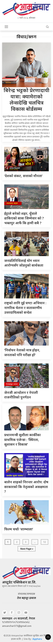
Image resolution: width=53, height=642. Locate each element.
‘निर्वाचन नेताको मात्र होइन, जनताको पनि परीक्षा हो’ (22, 352)
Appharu (37, 638)
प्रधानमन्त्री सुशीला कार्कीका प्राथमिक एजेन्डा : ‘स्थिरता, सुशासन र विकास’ (22, 439)
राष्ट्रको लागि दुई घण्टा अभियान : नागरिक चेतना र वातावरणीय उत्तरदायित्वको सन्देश (25, 308)
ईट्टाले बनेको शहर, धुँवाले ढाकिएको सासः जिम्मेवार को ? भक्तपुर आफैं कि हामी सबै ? (24, 218)
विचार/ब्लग (26, 37)
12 (44, 542)
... (35, 542)
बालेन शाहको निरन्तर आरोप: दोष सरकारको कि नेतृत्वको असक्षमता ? (26, 487)
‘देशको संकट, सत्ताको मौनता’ (23, 175)
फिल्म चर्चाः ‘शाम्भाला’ (18, 529)
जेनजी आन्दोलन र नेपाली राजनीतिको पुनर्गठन (21, 395)
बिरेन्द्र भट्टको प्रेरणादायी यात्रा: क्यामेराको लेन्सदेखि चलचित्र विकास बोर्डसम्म (26, 99)
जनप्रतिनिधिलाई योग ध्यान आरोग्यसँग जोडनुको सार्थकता (23, 263)
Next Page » (26, 548)
